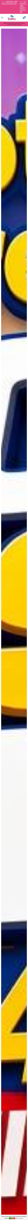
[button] (2, 633)
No (13, 1218)
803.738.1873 (11, 1)
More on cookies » (20, 1218)
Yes (10, 1218)
